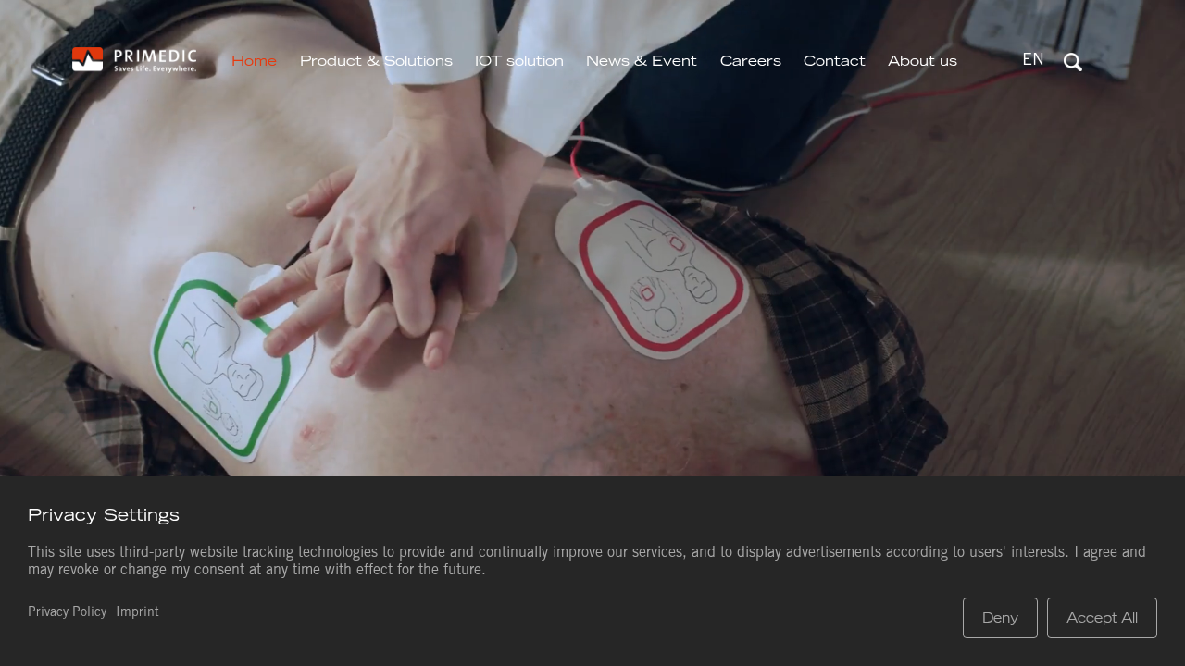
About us (922, 60)
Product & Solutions (376, 60)
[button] (1033, 61)
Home (254, 60)
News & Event (641, 60)
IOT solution (519, 60)
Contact (835, 60)
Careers (750, 60)
